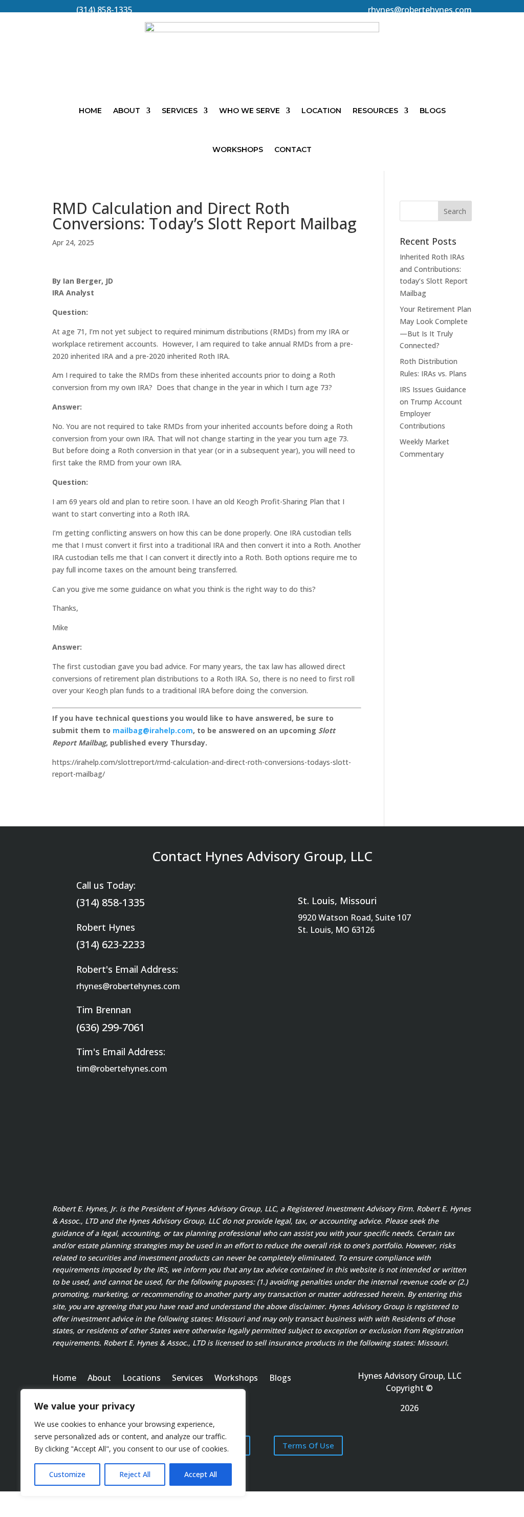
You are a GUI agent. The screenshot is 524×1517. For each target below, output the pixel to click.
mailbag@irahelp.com (153, 730)
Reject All (134, 1474)
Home (90, 110)
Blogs (433, 110)
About (126, 110)
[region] (133, 1443)
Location (321, 110)
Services (180, 110)
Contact (293, 149)
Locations (141, 1378)
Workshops (237, 149)
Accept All (200, 1474)
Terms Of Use (308, 1445)
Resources (375, 110)
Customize (67, 1474)
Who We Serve (249, 110)
